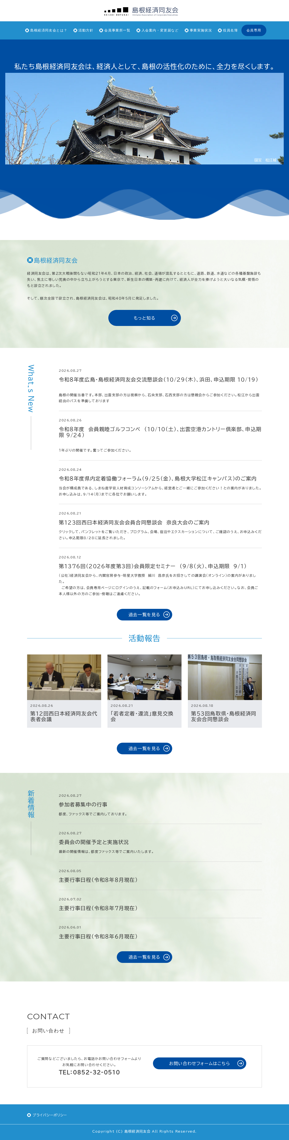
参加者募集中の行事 (83, 804)
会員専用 (253, 30)
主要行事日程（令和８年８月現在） (98, 879)
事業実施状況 (201, 30)
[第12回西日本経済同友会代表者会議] (64, 677)
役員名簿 (230, 30)
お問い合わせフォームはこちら (199, 1063)
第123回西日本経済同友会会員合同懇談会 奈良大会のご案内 (136, 522)
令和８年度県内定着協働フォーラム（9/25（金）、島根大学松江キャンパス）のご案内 (158, 478)
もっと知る (145, 318)
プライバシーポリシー (50, 1115)
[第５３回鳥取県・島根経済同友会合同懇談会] (225, 677)
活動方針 (85, 30)
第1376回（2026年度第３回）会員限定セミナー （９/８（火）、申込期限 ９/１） (154, 566)
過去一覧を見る (144, 614)
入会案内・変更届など (160, 30)
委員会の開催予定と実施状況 (94, 842)
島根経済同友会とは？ (48, 30)
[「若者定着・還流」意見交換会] (144, 677)
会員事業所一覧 (117, 30)
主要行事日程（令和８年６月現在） (98, 936)
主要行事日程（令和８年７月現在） (98, 908)
